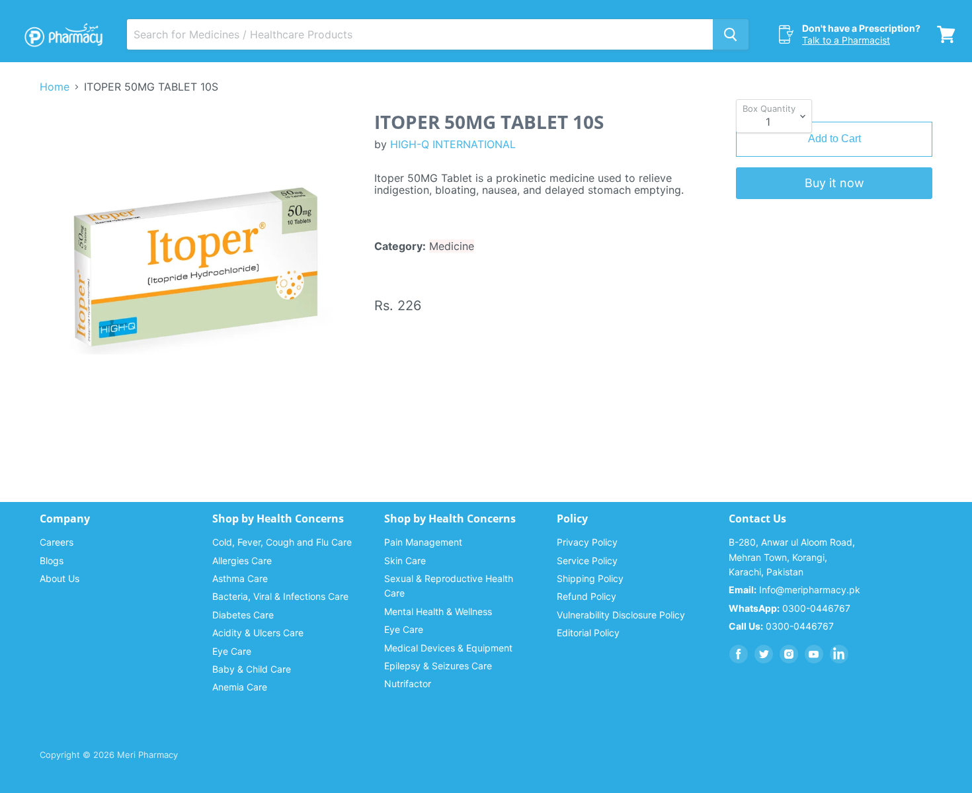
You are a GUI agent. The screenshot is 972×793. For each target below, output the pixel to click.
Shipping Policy (590, 578)
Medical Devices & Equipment (448, 647)
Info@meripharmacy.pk (794, 589)
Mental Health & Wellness (438, 611)
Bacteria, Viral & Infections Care (280, 596)
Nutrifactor (407, 683)
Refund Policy (586, 596)
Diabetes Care (243, 614)
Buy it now (834, 183)
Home (54, 87)
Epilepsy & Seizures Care (438, 665)
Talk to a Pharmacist (846, 40)
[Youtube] (814, 654)
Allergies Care (242, 560)
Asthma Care (240, 578)
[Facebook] (738, 654)
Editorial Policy (588, 632)
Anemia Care (239, 686)
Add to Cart (834, 138)
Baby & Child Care (251, 669)
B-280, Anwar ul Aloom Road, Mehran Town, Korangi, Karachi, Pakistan (792, 556)
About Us (59, 578)
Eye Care (231, 651)
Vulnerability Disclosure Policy (621, 614)
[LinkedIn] (839, 654)
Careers (56, 542)
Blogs (51, 560)
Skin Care (405, 560)
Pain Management (423, 542)
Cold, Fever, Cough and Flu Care (282, 542)
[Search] (731, 34)
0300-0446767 (789, 608)
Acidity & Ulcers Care (258, 632)
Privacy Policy (587, 542)
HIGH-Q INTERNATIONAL (453, 144)
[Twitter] (763, 654)
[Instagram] (789, 654)
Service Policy (587, 560)
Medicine (451, 246)
